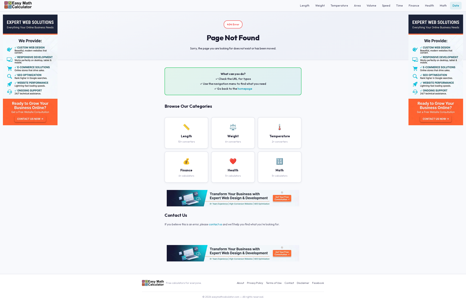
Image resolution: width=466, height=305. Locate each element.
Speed (386, 5)
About (240, 283)
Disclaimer (303, 283)
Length (304, 5)
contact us (215, 224)
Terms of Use (274, 283)
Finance (414, 5)
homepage (245, 88)
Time (399, 5)
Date (456, 5)
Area (357, 5)
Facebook (318, 283)
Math (443, 5)
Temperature (339, 5)
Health (429, 5)
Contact (289, 283)
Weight (320, 5)
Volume (371, 5)
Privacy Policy (255, 283)
